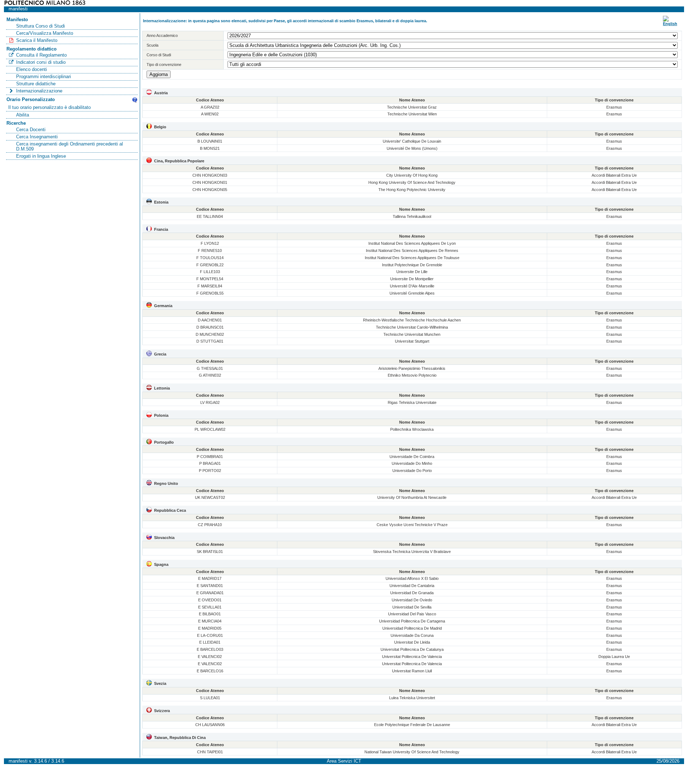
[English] (670, 24)
